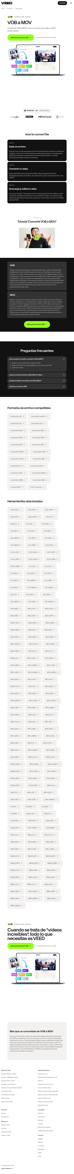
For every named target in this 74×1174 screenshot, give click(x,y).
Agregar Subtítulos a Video (9, 1077)
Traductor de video (7, 1102)
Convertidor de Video (8, 1095)
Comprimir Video (6, 1091)
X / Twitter (41, 1146)
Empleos (40, 1113)
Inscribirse (62, 3)
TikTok (40, 1153)
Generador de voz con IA (45, 1084)
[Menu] (71, 3)
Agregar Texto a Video (8, 1081)
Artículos (4, 1128)
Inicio (2, 8)
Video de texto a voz (44, 1098)
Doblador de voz (43, 1105)
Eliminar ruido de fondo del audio (48, 1091)
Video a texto (5, 1098)
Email (39, 1156)
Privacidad (41, 1117)
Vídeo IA (40, 1081)
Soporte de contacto (44, 1127)
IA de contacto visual (44, 1088)
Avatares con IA (43, 1074)
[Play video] (37, 238)
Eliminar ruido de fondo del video (48, 1095)
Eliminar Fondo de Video (45, 1102)
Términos (40, 1120)
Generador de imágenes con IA (47, 1077)
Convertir (10, 8)
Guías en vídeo (5, 1135)
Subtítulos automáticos (8, 1084)
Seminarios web (6, 1132)
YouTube (40, 1139)
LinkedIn (40, 1142)
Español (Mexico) (6, 1168)
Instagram (41, 1149)
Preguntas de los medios (45, 1131)
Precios (3, 1113)
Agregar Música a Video (8, 1074)
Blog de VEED (5, 1125)
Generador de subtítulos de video (11, 1088)
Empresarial (5, 1117)
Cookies (40, 1124)
